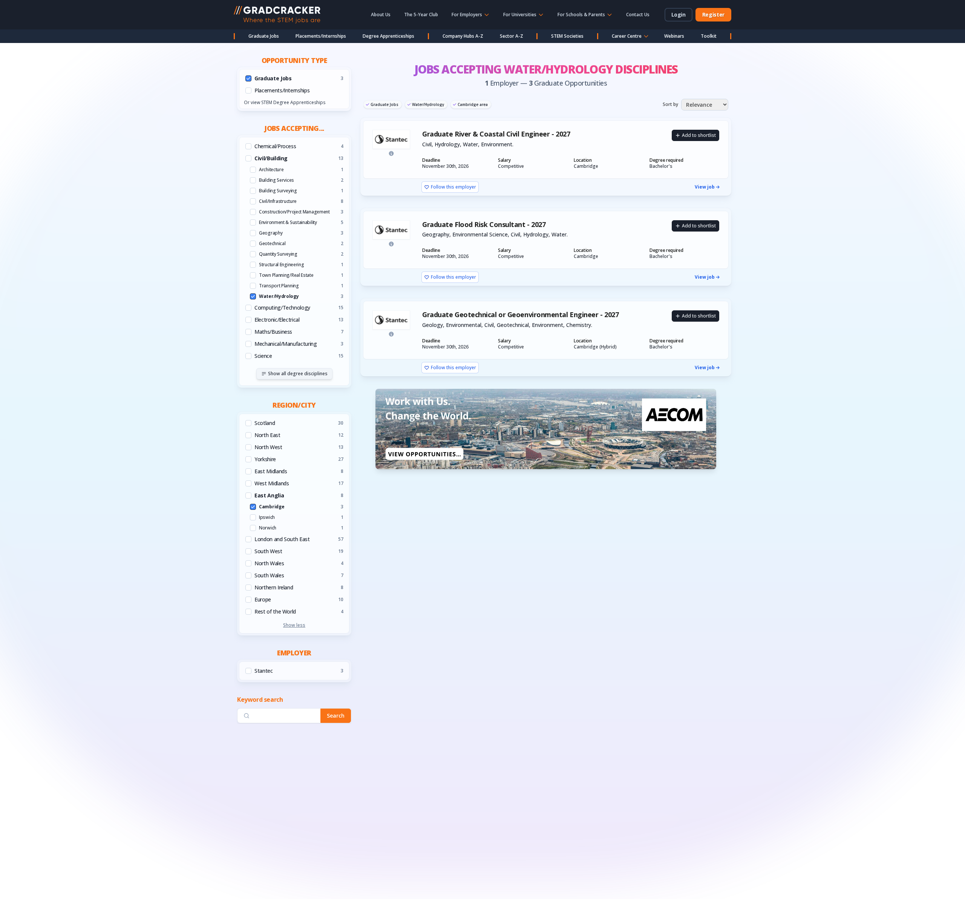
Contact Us (637, 14)
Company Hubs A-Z (463, 36)
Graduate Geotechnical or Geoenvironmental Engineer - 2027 (520, 314)
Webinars (674, 36)
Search (336, 715)
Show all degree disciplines (298, 373)
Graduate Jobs (263, 36)
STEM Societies (567, 36)
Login (678, 14)
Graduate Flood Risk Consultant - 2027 (483, 224)
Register (713, 14)
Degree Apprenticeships (388, 36)
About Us (381, 14)
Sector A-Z (511, 36)
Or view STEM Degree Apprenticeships (284, 102)
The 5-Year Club (421, 14)
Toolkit (709, 36)
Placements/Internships (321, 36)
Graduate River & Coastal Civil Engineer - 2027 (496, 134)
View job (705, 187)
